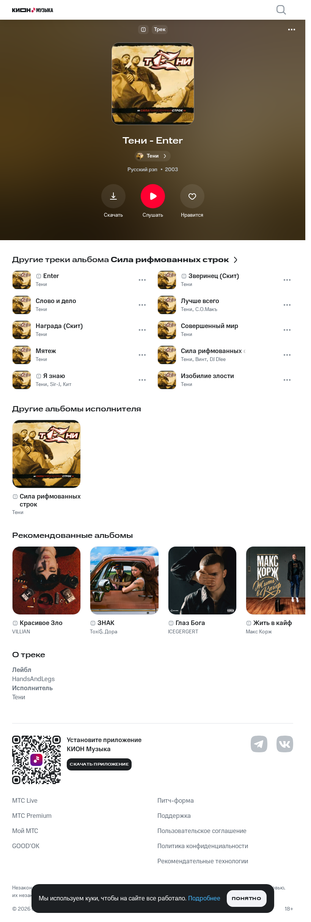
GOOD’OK (25, 846)
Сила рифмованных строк (50, 500)
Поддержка (174, 815)
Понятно (246, 898)
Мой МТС (25, 831)
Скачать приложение (99, 764)
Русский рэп (142, 169)
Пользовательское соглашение (202, 831)
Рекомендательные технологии (202, 861)
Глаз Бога (190, 623)
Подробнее (204, 898)
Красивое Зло (41, 623)
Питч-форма (175, 800)
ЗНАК (106, 623)
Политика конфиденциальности (202, 846)
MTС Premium (32, 815)
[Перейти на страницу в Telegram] (259, 744)
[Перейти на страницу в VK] (284, 744)
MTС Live (25, 800)
